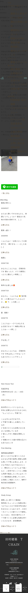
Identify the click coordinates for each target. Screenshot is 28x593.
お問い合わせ (18, 143)
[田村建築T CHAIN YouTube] (20, 583)
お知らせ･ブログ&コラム (17, 77)
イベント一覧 (18, 119)
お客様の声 (16, 73)
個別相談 (15, 136)
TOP (9, 3)
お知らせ (15, 80)
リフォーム (12, 58)
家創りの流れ (18, 38)
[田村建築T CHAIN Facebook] (10, 583)
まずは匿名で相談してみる (12, 588)
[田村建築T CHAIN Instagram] (15, 583)
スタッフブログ (19, 84)
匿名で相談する (19, 151)
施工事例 (11, 65)
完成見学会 (16, 123)
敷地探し (15, 46)
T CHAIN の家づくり (16, 6)
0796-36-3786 (15, 564)
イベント (11, 116)
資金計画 (15, 42)
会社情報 (11, 96)
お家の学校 (16, 132)
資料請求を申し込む (18, 588)
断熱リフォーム (19, 62)
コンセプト (17, 9)
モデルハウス (18, 128)
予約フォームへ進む (5, 532)
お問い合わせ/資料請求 (16, 139)
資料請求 (15, 147)
